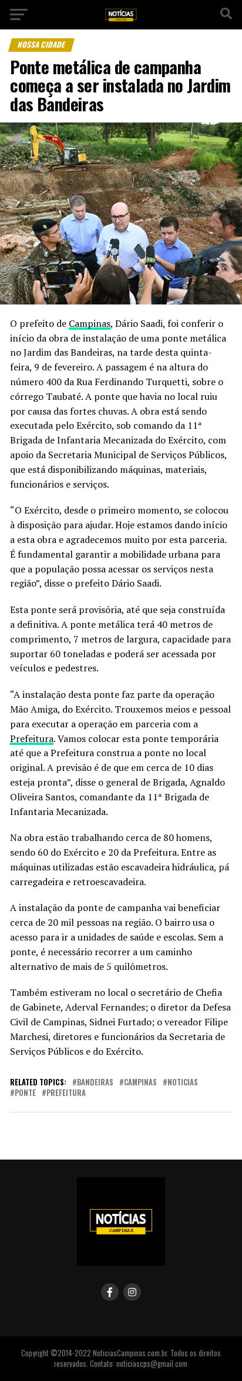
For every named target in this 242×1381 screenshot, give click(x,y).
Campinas (89, 323)
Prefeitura (31, 738)
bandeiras (95, 1083)
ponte (25, 1093)
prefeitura (66, 1093)
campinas (140, 1083)
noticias (182, 1083)
